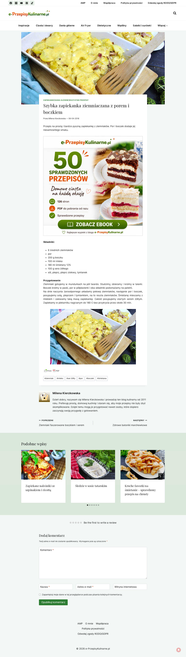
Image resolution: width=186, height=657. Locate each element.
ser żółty (71, 378)
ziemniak (49, 378)
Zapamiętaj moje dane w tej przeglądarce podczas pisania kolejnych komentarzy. (82, 594)
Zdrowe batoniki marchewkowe (130, 422)
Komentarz (47, 550)
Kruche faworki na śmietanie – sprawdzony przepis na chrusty (140, 490)
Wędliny (121, 25)
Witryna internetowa (126, 586)
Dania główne (66, 25)
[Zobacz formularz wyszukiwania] (175, 13)
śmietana (101, 378)
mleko (60, 378)
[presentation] (43, 464)
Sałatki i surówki (142, 25)
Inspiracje (24, 25)
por (81, 378)
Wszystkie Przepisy (79, 100)
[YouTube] (21, 3)
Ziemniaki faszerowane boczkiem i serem (61, 422)
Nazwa (45, 586)
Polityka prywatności (131, 3)
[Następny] (160, 476)
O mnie (94, 3)
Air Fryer (86, 25)
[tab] (87, 505)
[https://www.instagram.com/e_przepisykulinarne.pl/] (16, 3)
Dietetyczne (104, 25)
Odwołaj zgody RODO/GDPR (162, 3)
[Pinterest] (26, 3)
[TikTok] (32, 3)
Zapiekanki (48, 100)
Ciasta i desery (44, 25)
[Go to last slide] (25, 476)
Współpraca (109, 3)
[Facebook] (10, 3)
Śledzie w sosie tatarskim (91, 486)
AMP (83, 3)
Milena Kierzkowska (57, 118)
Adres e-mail (85, 586)
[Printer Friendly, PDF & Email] (51, 371)
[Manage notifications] (178, 650)
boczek (90, 378)
